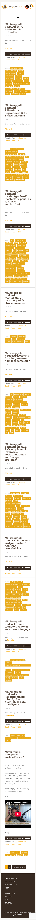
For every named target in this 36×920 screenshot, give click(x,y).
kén (19, 599)
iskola (8, 670)
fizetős (8, 407)
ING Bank (19, 81)
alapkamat (18, 582)
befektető (9, 243)
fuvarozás (16, 407)
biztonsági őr (18, 495)
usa (7, 281)
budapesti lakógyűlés (17, 735)
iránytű (12, 258)
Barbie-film (9, 589)
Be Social (18, 589)
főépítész (9, 162)
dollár (8, 592)
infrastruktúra (11, 599)
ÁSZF (7, 888)
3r (11, 394)
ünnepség (9, 526)
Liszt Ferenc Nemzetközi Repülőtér (17, 675)
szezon (22, 425)
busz (12, 660)
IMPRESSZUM (10, 894)
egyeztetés (9, 402)
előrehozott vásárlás (13, 503)
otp (24, 607)
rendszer (24, 521)
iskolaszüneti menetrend (20, 670)
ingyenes (15, 412)
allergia (27, 394)
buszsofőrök (20, 660)
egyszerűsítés (19, 248)
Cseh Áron (9, 399)
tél (17, 427)
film (13, 592)
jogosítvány (9, 672)
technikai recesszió (22, 174)
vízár (11, 433)
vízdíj (16, 610)
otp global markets (12, 88)
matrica (8, 422)
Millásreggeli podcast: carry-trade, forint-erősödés (14, 28)
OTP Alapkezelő (10, 268)
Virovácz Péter (19, 180)
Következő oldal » (19, 867)
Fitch (7, 594)
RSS (19, 60)
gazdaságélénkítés (12, 255)
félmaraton (9, 78)
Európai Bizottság (22, 250)
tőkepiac (17, 276)
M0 (23, 420)
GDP (7, 164)
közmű (25, 599)
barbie (20, 587)
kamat (26, 81)
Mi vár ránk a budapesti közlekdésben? (14, 755)
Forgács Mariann (16, 594)
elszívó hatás (10, 506)
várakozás (15, 94)
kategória (23, 415)
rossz (22, 88)
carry (21, 68)
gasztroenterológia (12, 409)
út (13, 430)
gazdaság (24, 162)
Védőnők (8, 680)
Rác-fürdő (14, 677)
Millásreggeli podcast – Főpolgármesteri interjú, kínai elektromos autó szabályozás (15, 698)
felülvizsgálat (10, 508)
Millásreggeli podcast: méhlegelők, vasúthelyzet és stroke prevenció (15, 298)
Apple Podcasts (20, 57)
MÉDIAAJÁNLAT (11, 879)
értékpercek (9, 76)
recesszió (24, 172)
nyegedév (18, 169)
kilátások (9, 516)
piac (21, 422)
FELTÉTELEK (10, 882)
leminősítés (26, 605)
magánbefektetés (18, 263)
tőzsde (27, 91)
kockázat (8, 83)
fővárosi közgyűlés (19, 253)
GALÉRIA (8, 903)
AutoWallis (26, 584)
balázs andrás (18, 149)
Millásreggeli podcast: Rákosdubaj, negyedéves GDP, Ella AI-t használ (16, 110)
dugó (17, 852)
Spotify (7, 60)
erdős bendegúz (11, 159)
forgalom (21, 508)
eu (14, 250)
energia (17, 402)
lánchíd (26, 83)
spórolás (9, 524)
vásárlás (27, 526)
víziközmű (23, 610)
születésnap (19, 91)
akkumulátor (18, 394)
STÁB (7, 900)
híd (14, 81)
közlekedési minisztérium (22, 417)
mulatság (18, 607)
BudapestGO (26, 498)
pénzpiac (20, 268)
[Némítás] (23, 54)
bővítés (16, 397)
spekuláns (9, 91)
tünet (8, 430)
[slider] (27, 54)
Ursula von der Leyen (19, 278)
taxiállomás (20, 273)
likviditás (25, 519)
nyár (26, 855)
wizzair (22, 94)
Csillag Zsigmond (11, 70)
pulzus (8, 425)
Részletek (8, 48)
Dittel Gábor (18, 399)
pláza (7, 172)
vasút (27, 341)
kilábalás (23, 164)
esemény (18, 76)
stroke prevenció (17, 341)
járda (7, 513)
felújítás (18, 78)
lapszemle (9, 86)
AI (11, 149)
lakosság (8, 260)
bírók (16, 243)
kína (18, 258)
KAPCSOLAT (9, 897)
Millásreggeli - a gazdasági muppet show (18, 8)
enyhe (24, 402)
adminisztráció (20, 240)
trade (7, 94)
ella (27, 156)
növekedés (9, 169)
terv (27, 273)
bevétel (8, 397)
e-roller (8, 662)
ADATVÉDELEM (11, 885)
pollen (26, 422)
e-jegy (16, 501)
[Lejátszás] (7, 54)
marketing (9, 607)
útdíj (17, 430)
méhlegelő (21, 339)
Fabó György (25, 506)
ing (11, 164)
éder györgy (9, 248)
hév (7, 855)
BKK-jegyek (9, 498)
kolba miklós (18, 83)
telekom (8, 177)
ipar (7, 258)
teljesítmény (17, 177)
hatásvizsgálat (25, 409)
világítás (26, 281)
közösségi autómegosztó (14, 602)
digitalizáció (21, 245)
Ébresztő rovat (10, 73)
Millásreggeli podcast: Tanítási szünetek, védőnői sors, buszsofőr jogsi (17, 625)
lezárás (8, 263)
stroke (8, 341)
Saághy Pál (9, 610)
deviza (21, 70)
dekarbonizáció (10, 245)
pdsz (7, 677)
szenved (15, 425)
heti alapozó (24, 255)
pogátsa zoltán (10, 271)
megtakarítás (10, 266)
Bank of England (11, 587)
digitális (8, 501)
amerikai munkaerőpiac (13, 584)
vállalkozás (18, 526)
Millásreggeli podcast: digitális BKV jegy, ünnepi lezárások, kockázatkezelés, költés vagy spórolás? (16, 452)
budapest (22, 154)
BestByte (8, 495)
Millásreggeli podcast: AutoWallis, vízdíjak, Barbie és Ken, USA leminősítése (17, 543)
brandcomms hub (11, 154)
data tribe (9, 156)
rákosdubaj (15, 172)
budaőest (14, 68)
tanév (21, 677)
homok (8, 412)
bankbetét (25, 493)
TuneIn (13, 60)
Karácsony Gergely (11, 415)
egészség (22, 336)
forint (26, 78)
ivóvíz (16, 164)
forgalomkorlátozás (12, 511)
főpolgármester (11, 738)
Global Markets (15, 597)
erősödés (20, 73)
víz (7, 433)
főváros (8, 81)
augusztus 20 (15, 493)
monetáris (9, 521)
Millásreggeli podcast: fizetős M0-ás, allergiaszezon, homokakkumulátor (17, 357)
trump (8, 278)
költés (24, 516)
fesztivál (25, 404)
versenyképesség (15, 281)
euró (18, 506)
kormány (25, 258)
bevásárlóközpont (11, 151)
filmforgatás (21, 592)
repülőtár (21, 271)
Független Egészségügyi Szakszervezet (13, 666)
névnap (17, 86)
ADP (12, 582)
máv (14, 339)
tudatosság (9, 180)
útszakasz (24, 430)
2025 (12, 240)
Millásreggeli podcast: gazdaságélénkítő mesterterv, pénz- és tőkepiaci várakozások (18, 198)
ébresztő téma (18, 156)
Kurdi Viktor (9, 605)
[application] (18, 54)
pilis (24, 169)
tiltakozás (9, 276)
